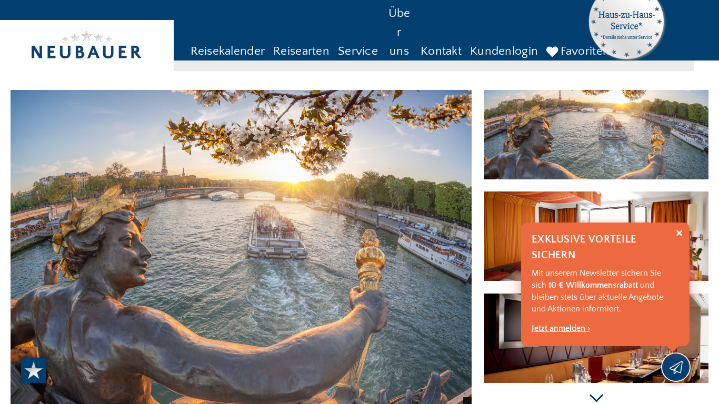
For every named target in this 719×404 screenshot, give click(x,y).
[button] (227, 52)
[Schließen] (679, 233)
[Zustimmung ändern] (33, 370)
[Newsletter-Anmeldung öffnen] (676, 367)
